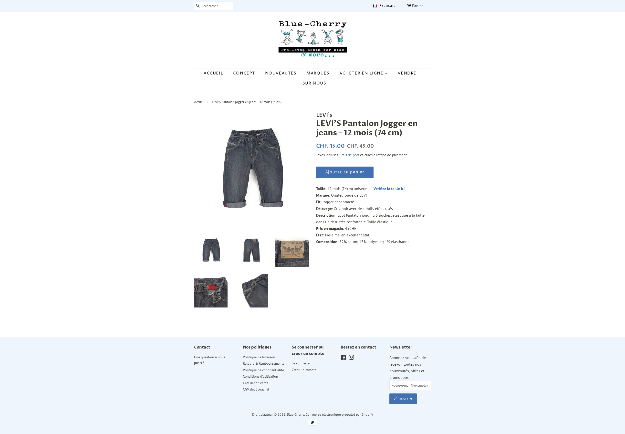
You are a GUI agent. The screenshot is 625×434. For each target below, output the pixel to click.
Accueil (199, 102)
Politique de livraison (259, 357)
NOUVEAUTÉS (281, 73)
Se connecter (301, 363)
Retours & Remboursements (263, 363)
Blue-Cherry (295, 414)
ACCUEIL (213, 73)
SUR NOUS (314, 83)
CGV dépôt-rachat (256, 389)
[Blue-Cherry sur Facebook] (343, 358)
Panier (417, 6)
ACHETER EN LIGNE (362, 73)
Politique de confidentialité (263, 370)
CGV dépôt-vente (255, 383)
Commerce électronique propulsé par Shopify (339, 414)
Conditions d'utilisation (260, 376)
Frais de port (349, 155)
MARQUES (317, 73)
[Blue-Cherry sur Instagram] (351, 358)
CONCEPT (244, 73)
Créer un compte (304, 370)
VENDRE (407, 73)
